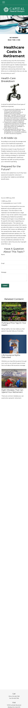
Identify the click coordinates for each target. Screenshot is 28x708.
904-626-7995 (15, 696)
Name (3, 254)
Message (3, 272)
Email (2, 263)
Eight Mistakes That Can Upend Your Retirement (12, 391)
